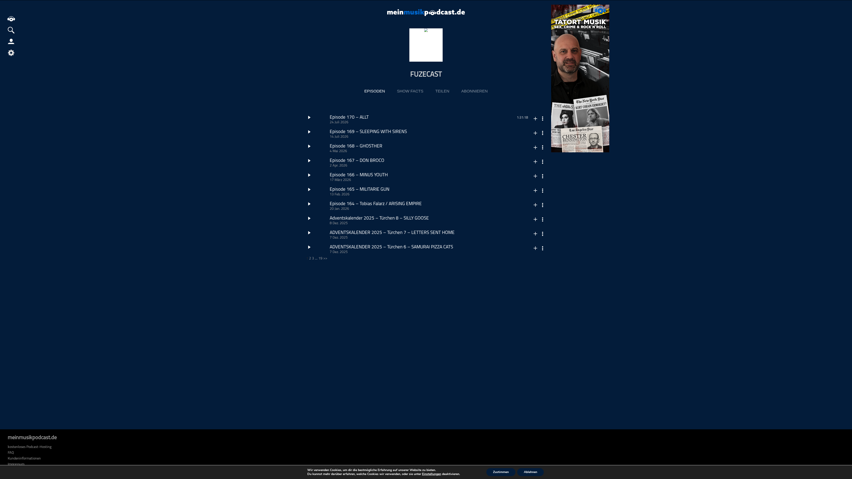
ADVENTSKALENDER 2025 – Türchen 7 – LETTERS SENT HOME (392, 232)
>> (325, 258)
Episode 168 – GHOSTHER (356, 146)
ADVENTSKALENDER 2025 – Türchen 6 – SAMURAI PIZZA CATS (391, 247)
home (11, 18)
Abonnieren (474, 91)
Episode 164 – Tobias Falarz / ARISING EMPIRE (376, 204)
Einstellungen (431, 474)
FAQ (11, 453)
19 (320, 258)
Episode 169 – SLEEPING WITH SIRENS (368, 132)
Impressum (16, 464)
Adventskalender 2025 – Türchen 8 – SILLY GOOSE (379, 218)
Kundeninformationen (24, 458)
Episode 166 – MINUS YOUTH (359, 175)
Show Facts (410, 91)
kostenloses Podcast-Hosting (29, 447)
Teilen (442, 91)
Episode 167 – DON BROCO (357, 160)
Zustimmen (501, 472)
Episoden (374, 91)
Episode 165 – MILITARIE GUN (359, 189)
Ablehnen (530, 472)
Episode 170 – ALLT (349, 117)
